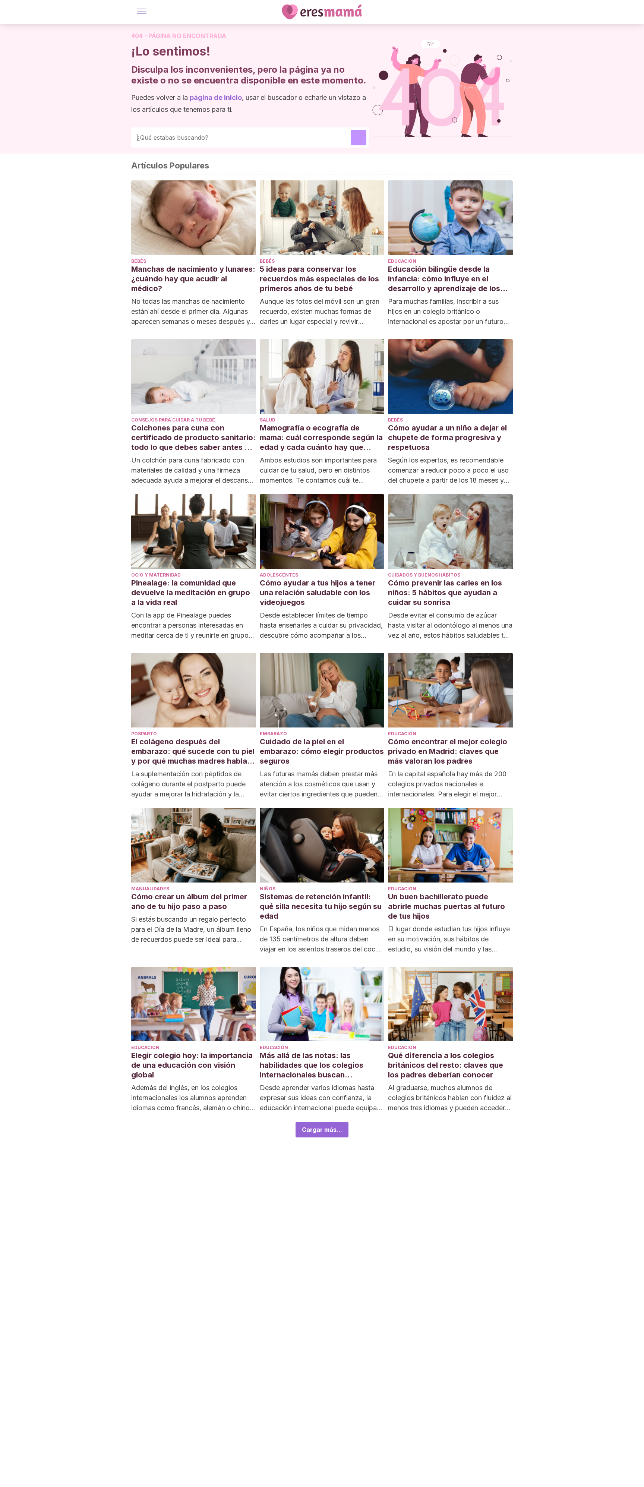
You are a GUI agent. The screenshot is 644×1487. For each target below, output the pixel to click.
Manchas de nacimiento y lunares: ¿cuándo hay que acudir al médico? (193, 279)
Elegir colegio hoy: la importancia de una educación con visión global (192, 1065)
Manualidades (150, 888)
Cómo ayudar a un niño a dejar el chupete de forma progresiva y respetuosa (447, 437)
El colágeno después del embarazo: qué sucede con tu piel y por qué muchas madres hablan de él (193, 751)
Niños (267, 888)
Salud (267, 420)
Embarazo (273, 733)
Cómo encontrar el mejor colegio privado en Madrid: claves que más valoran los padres (447, 751)
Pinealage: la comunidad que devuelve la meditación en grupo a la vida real (190, 592)
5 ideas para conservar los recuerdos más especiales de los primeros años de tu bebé (319, 279)
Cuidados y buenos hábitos (424, 575)
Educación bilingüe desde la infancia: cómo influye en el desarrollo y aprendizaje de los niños (444, 279)
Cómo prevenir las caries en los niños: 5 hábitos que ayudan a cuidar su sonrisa (445, 592)
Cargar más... (322, 1129)
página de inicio (216, 97)
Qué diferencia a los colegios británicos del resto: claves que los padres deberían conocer (445, 1065)
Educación (402, 261)
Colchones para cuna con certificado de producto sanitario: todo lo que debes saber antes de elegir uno (193, 437)
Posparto (144, 733)
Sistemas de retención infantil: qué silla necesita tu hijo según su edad (321, 906)
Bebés (138, 261)
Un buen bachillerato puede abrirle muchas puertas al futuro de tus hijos (446, 906)
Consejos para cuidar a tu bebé (173, 420)
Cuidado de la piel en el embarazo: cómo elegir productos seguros (322, 751)
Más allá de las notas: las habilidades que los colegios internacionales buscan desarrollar (311, 1065)
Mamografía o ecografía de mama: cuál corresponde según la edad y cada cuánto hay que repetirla (321, 437)
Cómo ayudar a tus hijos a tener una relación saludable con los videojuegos (317, 592)
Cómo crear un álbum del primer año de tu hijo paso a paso (189, 901)
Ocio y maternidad (156, 575)
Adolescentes (279, 575)
